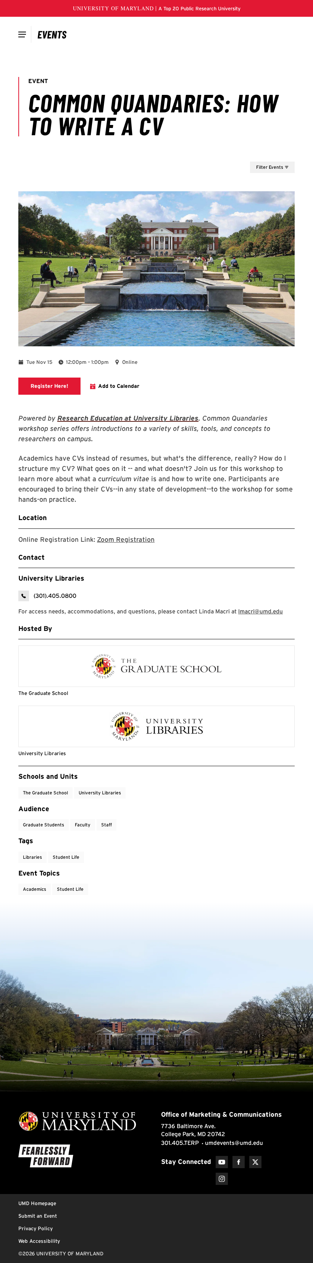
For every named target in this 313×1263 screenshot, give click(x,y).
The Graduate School (45, 793)
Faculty (82, 825)
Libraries (32, 857)
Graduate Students (43, 825)
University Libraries (100, 793)
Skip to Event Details (257, 154)
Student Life (66, 857)
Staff (106, 825)
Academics (34, 889)
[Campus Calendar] (52, 34)
